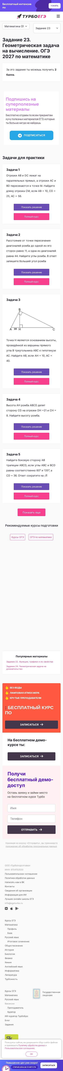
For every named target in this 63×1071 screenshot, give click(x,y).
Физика (8, 958)
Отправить (29, 829)
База (9, 933)
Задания (9, 1024)
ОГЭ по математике (41, 537)
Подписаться (34, 135)
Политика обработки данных (20, 878)
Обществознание (14, 945)
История (9, 949)
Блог (7, 1020)
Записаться (29, 724)
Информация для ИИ (15, 894)
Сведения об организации (18, 890)
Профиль (12, 929)
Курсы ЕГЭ (10, 920)
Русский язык (12, 937)
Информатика (12, 970)
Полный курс (31, 216)
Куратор (11, 1012)
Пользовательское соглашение (21, 874)
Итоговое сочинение (18, 941)
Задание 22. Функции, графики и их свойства (29, 662)
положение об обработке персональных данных (31, 846)
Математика (11, 924)
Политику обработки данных (31, 1045)
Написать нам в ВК (14, 882)
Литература (11, 975)
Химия (8, 962)
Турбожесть (11, 979)
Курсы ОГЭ (17, 537)
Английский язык (14, 966)
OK (31, 1054)
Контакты (10, 886)
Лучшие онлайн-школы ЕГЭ (19, 899)
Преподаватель (15, 1007)
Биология (10, 954)
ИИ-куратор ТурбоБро (16, 1016)
